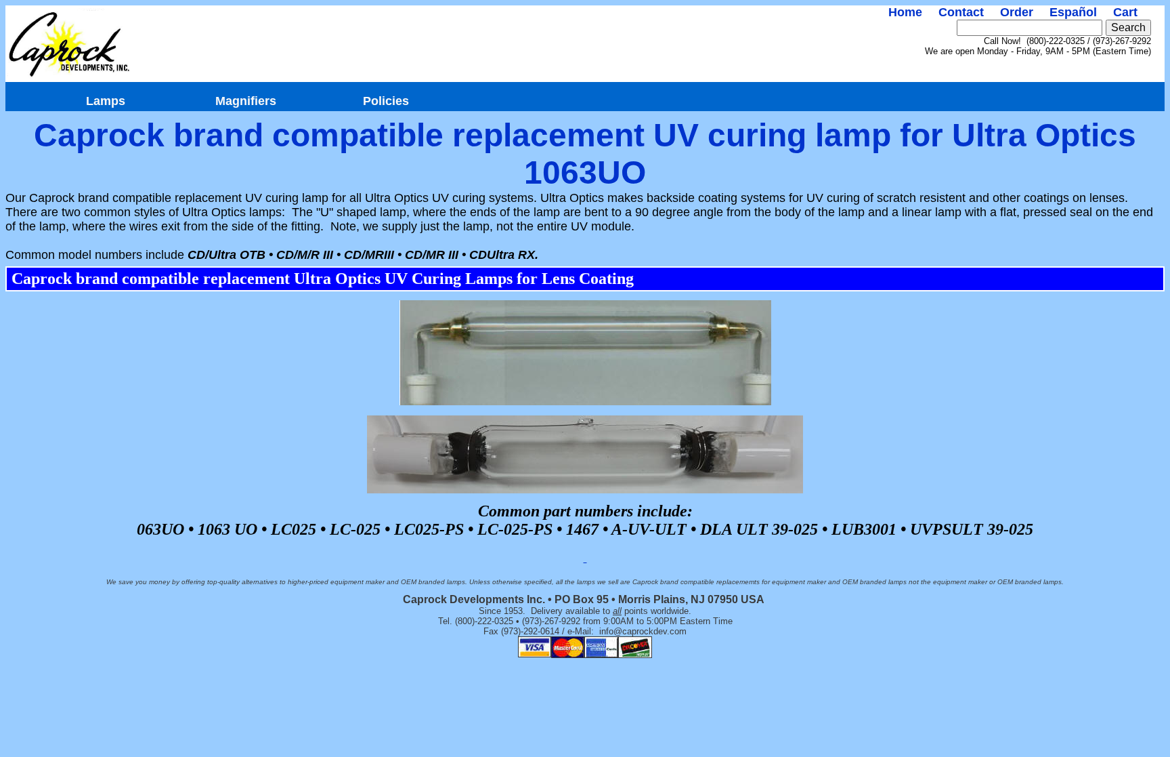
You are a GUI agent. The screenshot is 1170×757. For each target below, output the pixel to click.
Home (905, 12)
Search (1128, 27)
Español (1073, 12)
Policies (386, 101)
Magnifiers (245, 101)
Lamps (105, 101)
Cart (1125, 12)
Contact (961, 12)
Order (1016, 12)
